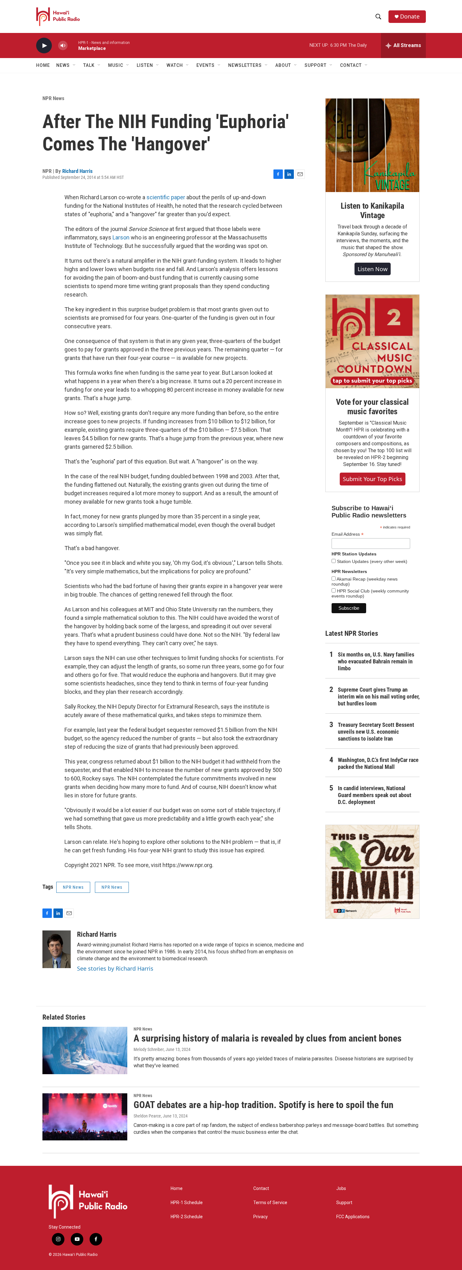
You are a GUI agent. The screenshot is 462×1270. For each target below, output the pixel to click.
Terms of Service (270, 1202)
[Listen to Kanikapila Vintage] (372, 145)
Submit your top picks (372, 479)
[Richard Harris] (56, 949)
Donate (410, 16)
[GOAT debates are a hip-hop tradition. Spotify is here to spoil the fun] (84, 1116)
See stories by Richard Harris (115, 968)
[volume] (63, 46)
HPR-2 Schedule (187, 1216)
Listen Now (373, 269)
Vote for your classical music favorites (372, 406)
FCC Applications (353, 1216)
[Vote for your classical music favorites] (372, 341)
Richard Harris (77, 171)
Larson (121, 237)
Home (43, 65)
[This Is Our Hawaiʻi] (372, 872)
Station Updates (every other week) (371, 561)
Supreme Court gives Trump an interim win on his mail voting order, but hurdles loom (379, 696)
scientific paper (165, 197)
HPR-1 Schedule (187, 1202)
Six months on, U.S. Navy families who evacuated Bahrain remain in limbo (376, 661)
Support (344, 1202)
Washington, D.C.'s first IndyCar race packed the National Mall (378, 763)
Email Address (348, 534)
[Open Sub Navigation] (74, 65)
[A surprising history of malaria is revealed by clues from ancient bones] (84, 1050)
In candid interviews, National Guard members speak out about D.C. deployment (374, 795)
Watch (175, 65)
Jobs (341, 1188)
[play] (44, 45)
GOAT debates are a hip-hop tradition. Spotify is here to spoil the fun (263, 1104)
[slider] (73, 45)
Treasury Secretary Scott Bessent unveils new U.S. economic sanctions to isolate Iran (376, 731)
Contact (261, 1188)
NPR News (53, 98)
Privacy (260, 1216)
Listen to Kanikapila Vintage (372, 210)
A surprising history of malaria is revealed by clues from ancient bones (268, 1038)
